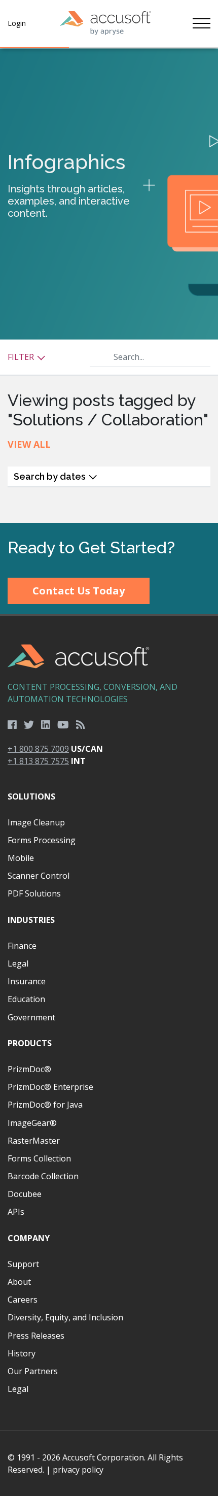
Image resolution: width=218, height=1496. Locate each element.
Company (29, 1238)
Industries (31, 919)
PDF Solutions (34, 893)
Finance (22, 945)
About (19, 1281)
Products (30, 1043)
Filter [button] (22, 356)
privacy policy (78, 1469)
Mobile (21, 857)
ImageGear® (32, 1122)
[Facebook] (12, 725)
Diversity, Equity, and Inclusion (65, 1317)
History (21, 1353)
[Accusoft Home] (105, 23)
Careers (23, 1299)
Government (31, 1017)
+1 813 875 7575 (38, 761)
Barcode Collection (43, 1176)
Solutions (31, 796)
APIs (16, 1211)
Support (23, 1264)
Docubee (25, 1194)
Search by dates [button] (51, 476)
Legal (18, 963)
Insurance (27, 981)
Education (26, 999)
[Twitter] (29, 725)
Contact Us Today (78, 590)
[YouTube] (63, 725)
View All (29, 444)
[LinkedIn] (45, 725)
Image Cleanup (36, 822)
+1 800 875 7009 (38, 748)
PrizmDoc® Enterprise (50, 1086)
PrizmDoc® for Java (45, 1104)
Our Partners (33, 1371)
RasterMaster (34, 1140)
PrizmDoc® (29, 1069)
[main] (109, 285)
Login (17, 23)
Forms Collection (39, 1158)
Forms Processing (42, 840)
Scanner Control (38, 875)
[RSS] (80, 725)
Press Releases (36, 1335)
